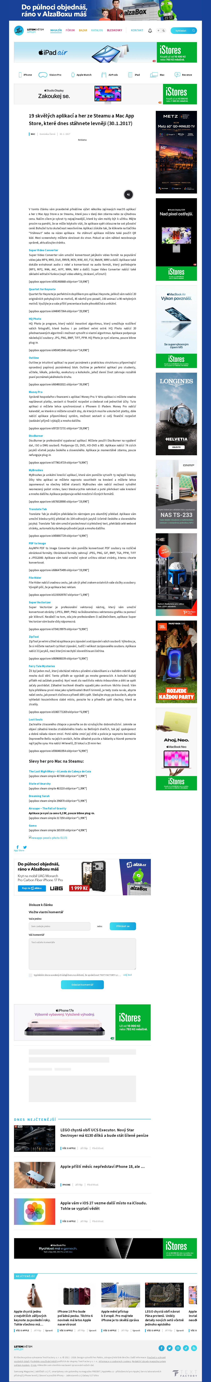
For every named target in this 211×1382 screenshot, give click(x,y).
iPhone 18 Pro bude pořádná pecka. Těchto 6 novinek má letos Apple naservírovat (75, 1318)
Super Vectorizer (40, 602)
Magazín (56, 30)
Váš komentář (36, 935)
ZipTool (34, 637)
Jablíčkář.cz (41, 1371)
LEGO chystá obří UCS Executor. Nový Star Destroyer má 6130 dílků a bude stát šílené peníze (104, 1133)
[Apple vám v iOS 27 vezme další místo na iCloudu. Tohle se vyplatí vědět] (34, 1211)
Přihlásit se (122, 926)
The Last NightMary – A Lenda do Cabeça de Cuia (60, 772)
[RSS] (194, 1348)
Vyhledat (181, 31)
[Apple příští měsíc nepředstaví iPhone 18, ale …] (34, 1175)
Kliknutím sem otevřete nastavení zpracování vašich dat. (66, 1365)
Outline (34, 358)
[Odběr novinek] (150, 31)
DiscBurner (36, 436)
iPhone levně (30, 1375)
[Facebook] (162, 1348)
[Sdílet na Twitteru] (24, 848)
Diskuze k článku (41, 905)
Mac (33, 134)
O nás (34, 1365)
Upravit (49, 1330)
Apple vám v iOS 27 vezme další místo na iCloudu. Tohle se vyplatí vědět (103, 1206)
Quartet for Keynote (42, 289)
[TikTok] (186, 1348)
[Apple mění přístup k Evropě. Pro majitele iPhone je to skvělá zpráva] (120, 1295)
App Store (19, 850)
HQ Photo (35, 319)
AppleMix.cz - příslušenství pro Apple (120, 1371)
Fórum (70, 30)
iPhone (66, 1184)
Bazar (83, 30)
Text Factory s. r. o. (52, 1357)
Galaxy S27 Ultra (90, 1375)
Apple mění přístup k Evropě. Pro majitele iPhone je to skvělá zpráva (120, 1315)
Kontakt (137, 30)
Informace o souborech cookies (115, 1361)
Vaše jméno (35, 919)
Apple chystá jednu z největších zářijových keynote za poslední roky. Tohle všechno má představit (32, 1318)
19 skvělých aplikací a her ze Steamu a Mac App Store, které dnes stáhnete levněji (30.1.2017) (81, 119)
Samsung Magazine (23, 1371)
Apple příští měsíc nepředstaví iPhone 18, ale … (102, 1166)
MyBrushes (36, 470)
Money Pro (36, 392)
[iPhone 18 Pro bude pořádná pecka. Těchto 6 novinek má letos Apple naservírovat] (77, 1295)
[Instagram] (178, 1348)
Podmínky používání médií (43, 1361)
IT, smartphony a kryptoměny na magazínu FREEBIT (74, 1371)
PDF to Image (37, 543)
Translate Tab (38, 509)
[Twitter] (170, 1348)
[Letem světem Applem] (29, 31)
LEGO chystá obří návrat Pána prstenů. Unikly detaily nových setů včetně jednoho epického (164, 1318)
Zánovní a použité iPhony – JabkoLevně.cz (59, 1375)
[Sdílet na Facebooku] (17, 848)
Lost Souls (36, 720)
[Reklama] (105, 10)
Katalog (97, 30)
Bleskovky (114, 30)
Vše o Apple (68, 1148)
